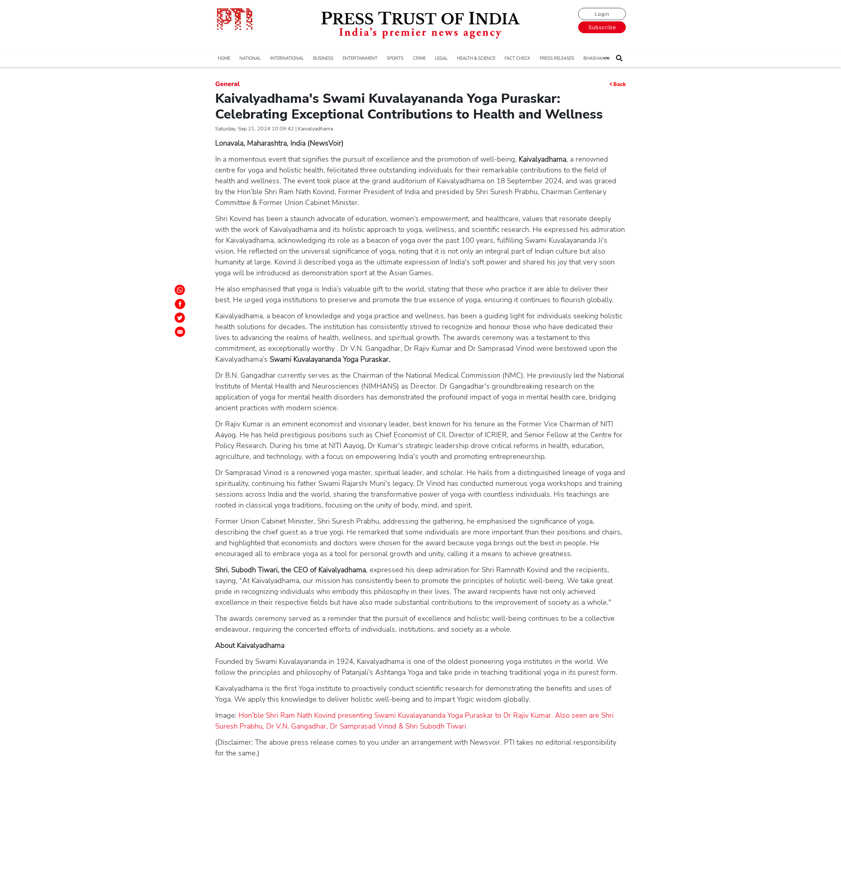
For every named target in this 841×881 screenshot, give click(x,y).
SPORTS (395, 58)
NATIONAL (250, 58)
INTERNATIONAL (287, 58)
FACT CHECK (517, 58)
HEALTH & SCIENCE (476, 58)
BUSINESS (323, 58)
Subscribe (602, 27)
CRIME (419, 58)
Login (602, 14)
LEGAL (441, 58)
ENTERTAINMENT (360, 58)
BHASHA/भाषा (596, 58)
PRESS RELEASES (557, 58)
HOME (224, 58)
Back (619, 84)
